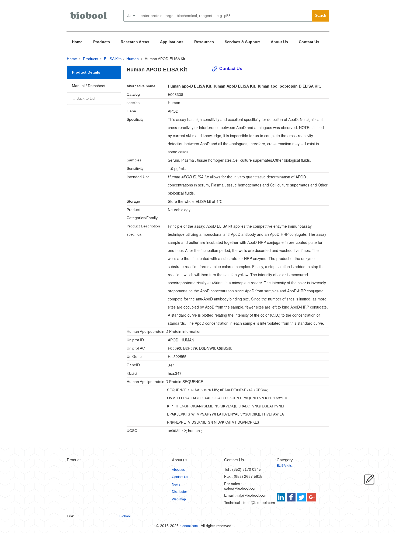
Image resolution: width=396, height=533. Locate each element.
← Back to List (83, 98)
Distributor (179, 492)
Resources (204, 42)
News (176, 484)
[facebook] (292, 497)
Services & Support (242, 42)
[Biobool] (89, 17)
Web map (179, 499)
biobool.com (189, 526)
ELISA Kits (112, 59)
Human (132, 59)
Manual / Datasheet (88, 86)
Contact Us (309, 42)
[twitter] (302, 497)
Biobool (125, 516)
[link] (282, 497)
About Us (279, 42)
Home (77, 42)
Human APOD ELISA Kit (165, 59)
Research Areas (135, 42)
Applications (171, 42)
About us (178, 470)
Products (101, 42)
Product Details (86, 72)
